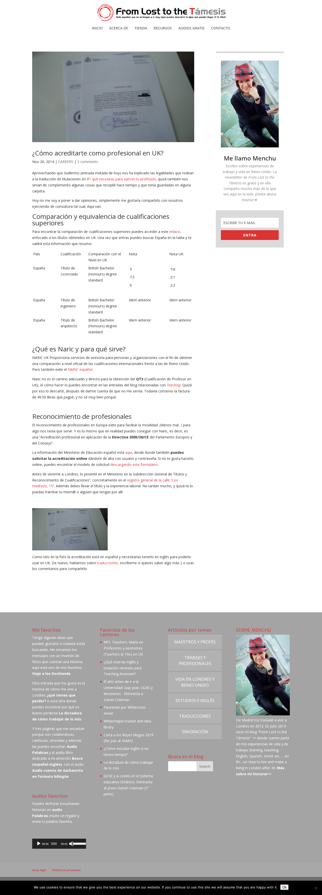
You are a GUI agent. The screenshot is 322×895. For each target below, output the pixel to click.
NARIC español (80, 369)
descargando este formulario (134, 464)
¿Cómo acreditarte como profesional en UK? (98, 152)
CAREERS (65, 161)
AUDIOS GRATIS (191, 28)
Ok (284, 887)
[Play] (38, 843)
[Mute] (71, 843)
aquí (128, 452)
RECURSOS (163, 28)
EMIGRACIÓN (195, 732)
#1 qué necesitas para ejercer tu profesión (121, 179)
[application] (59, 844)
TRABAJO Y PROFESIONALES (195, 660)
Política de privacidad (66, 870)
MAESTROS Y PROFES (195, 642)
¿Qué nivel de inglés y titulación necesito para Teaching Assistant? (123, 668)
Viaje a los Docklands (51, 673)
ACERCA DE (118, 28)
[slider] (78, 843)
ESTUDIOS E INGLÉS (195, 700)
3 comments (87, 161)
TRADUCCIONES (195, 716)
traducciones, (108, 562)
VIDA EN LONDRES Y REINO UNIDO (195, 682)
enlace (174, 231)
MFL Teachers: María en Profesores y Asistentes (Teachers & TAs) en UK (123, 648)
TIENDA (141, 28)
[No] (315, 887)
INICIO (97, 28)
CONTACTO (220, 28)
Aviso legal (39, 870)
